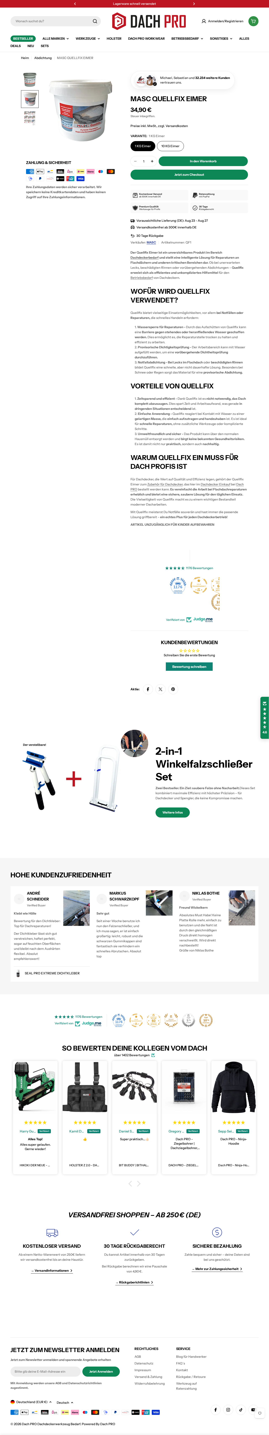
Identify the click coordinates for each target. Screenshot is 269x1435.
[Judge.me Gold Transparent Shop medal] (198, 585)
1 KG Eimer (143, 146)
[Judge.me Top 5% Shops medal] (188, 1020)
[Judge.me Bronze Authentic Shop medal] (171, 1020)
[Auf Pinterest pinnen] (173, 689)
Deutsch (63, 1403)
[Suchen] (95, 21)
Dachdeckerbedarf (145, 257)
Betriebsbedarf (142, 278)
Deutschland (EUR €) (31, 1402)
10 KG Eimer (170, 146)
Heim (25, 58)
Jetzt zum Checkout (189, 175)
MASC (151, 242)
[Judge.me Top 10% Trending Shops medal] (206, 1020)
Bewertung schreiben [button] (189, 666)
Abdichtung (43, 58)
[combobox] (56, 21)
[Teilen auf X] (161, 689)
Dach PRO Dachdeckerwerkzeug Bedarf (51, 1424)
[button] (75, 3)
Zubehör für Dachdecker (165, 484)
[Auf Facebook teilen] (148, 689)
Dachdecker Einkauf (215, 484)
